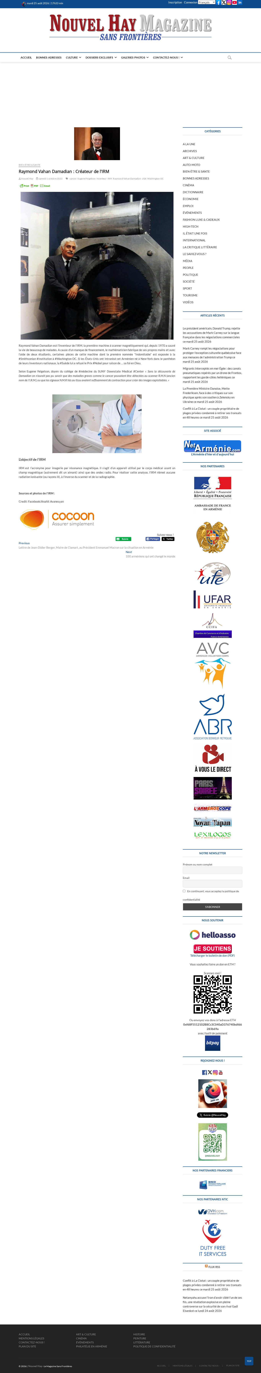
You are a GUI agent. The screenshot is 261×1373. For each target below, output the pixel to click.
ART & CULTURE (193, 158)
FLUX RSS (214, 1267)
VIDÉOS (188, 302)
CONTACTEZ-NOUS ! (166, 57)
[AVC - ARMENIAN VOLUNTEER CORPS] (213, 644)
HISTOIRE (139, 1334)
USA (144, 178)
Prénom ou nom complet (197, 864)
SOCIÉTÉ (189, 281)
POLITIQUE (190, 274)
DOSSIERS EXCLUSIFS (99, 57)
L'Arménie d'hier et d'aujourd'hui (212, 454)
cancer (73, 178)
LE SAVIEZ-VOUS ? (194, 254)
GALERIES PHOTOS (133, 57)
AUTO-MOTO (191, 164)
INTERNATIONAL (194, 240)
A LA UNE (189, 144)
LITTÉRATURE (141, 1342)
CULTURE (72, 57)
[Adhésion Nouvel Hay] (213, 932)
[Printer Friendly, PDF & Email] (35, 185)
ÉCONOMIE (191, 199)
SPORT (187, 288)
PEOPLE (188, 267)
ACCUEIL (26, 57)
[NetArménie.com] (212, 442)
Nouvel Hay (27, 178)
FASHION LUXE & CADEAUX (201, 219)
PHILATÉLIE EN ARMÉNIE (91, 1346)
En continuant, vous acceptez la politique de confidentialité (211, 895)
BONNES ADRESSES (49, 57)
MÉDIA (187, 261)
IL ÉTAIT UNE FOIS (195, 233)
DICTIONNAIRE (193, 192)
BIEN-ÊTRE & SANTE (29, 164)
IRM (110, 178)
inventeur (101, 178)
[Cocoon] (57, 509)
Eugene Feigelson (87, 178)
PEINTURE (139, 1338)
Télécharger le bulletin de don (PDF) (212, 955)
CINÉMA (188, 185)
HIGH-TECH (190, 226)
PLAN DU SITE (27, 1346)
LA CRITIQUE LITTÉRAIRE (200, 247)
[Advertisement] (130, 91)
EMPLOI (188, 206)
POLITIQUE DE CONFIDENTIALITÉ (154, 1346)
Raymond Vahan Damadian (127, 178)
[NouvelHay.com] (24, 3)
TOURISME (190, 295)
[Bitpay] (212, 1037)
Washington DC (155, 178)
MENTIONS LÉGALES (31, 1338)
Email (186, 877)
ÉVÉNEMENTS (192, 212)
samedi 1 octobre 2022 (50, 178)
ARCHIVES (190, 151)
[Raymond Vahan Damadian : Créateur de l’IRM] (97, 143)
